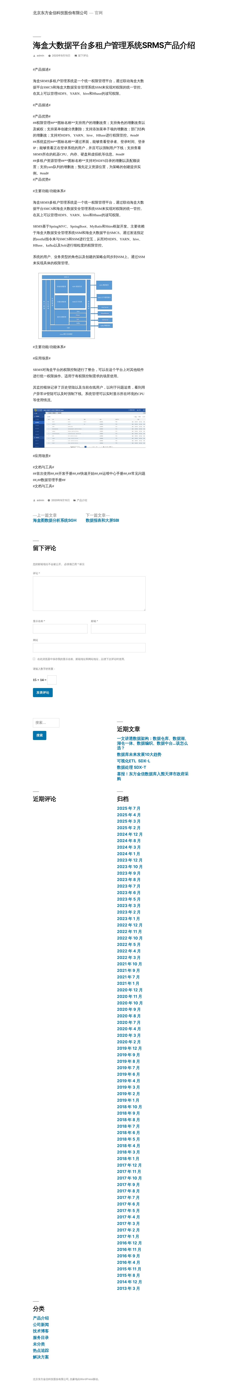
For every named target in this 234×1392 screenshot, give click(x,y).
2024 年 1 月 (128, 853)
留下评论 (83, 55)
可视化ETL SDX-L (133, 761)
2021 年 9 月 (128, 970)
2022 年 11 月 (129, 931)
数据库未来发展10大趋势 (139, 754)
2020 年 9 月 (129, 1009)
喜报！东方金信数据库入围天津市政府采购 (153, 776)
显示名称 (39, 621)
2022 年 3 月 (129, 957)
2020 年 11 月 (129, 996)
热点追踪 (41, 1350)
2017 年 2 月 (128, 1230)
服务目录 (41, 1337)
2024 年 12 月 (130, 834)
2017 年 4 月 (128, 1217)
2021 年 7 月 (128, 977)
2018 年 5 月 (128, 1139)
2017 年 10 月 (129, 1178)
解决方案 (41, 1357)
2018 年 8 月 (128, 1119)
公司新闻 (41, 1324)
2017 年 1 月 (128, 1236)
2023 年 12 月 (130, 860)
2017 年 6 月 (128, 1204)
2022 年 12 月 (130, 925)
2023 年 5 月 (129, 899)
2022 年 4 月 (129, 951)
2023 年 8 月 (129, 879)
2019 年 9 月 (128, 1054)
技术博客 (41, 1331)
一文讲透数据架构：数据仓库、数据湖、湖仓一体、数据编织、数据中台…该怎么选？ (153, 743)
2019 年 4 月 (128, 1080)
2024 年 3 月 (129, 847)
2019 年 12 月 (129, 1048)
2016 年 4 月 (128, 1262)
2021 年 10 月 (129, 963)
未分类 (39, 1344)
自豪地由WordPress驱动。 (85, 1379)
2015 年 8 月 (128, 1275)
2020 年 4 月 (129, 1028)
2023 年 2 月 (129, 912)
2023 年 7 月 (129, 886)
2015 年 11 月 (129, 1269)
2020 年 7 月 (129, 1022)
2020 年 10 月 (130, 1003)
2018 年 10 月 (129, 1106)
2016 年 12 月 (129, 1243)
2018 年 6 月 (128, 1132)
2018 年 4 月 (128, 1145)
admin (40, 55)
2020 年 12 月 (130, 989)
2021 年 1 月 (128, 983)
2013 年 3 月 (128, 1288)
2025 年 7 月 (129, 808)
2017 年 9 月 (128, 1184)
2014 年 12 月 (129, 1281)
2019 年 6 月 (128, 1074)
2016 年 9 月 (128, 1255)
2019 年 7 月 (128, 1067)
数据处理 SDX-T (131, 767)
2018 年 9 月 (128, 1113)
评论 (36, 573)
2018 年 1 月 (128, 1158)
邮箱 (94, 621)
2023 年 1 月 (128, 918)
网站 (35, 640)
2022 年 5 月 (129, 944)
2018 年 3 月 (128, 1152)
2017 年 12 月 (129, 1165)
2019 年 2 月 (128, 1093)
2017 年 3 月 (128, 1223)
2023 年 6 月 (129, 892)
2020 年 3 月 (129, 1035)
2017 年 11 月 (129, 1171)
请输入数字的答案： (44, 668)
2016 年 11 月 (129, 1249)
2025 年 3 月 (129, 821)
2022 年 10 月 (130, 938)
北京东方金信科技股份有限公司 (60, 12)
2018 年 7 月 (128, 1126)
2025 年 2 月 (129, 827)
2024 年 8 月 (129, 840)
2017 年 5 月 (128, 1210)
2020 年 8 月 (129, 1015)
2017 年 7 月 (128, 1197)
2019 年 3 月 (128, 1087)
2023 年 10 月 (130, 866)
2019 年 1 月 (128, 1100)
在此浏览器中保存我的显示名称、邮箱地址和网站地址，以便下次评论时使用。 (82, 659)
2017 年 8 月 (128, 1191)
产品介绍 (82, 500)
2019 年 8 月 (128, 1061)
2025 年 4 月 (129, 814)
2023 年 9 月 (129, 873)
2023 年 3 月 (129, 905)
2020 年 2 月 (129, 1041)
